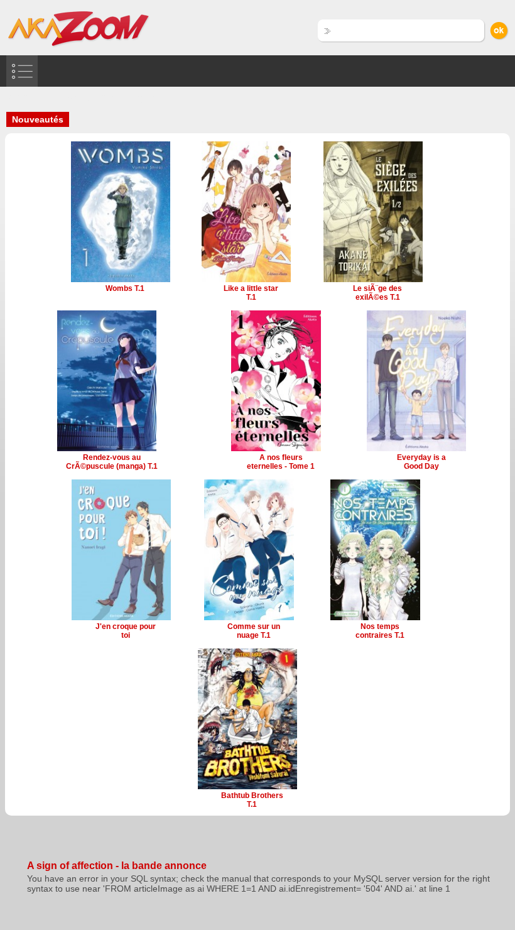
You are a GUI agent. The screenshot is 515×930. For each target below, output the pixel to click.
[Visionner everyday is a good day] (416, 450)
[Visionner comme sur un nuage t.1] (249, 619)
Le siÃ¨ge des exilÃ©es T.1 (377, 293)
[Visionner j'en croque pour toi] (121, 619)
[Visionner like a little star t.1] (246, 281)
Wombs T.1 (125, 288)
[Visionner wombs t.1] (120, 281)
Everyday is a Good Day (421, 462)
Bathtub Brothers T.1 (252, 800)
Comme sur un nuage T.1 (253, 631)
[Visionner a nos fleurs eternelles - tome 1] (276, 450)
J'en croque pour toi (125, 631)
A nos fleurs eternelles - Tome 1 (281, 462)
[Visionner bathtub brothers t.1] (247, 788)
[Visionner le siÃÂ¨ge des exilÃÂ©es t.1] (373, 281)
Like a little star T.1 (251, 293)
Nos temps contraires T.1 (379, 631)
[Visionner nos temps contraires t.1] (375, 619)
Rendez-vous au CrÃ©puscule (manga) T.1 (112, 462)
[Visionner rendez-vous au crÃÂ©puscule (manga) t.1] (106, 450)
